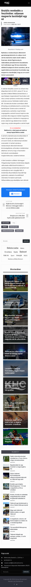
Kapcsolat (14, 565)
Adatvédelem (21, 565)
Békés (22, 248)
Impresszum (7, 565)
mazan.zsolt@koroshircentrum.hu (13, 563)
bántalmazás (13, 227)
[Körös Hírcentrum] (5, 3)
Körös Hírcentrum (9, 22)
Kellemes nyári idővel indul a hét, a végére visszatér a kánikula (13, 422)
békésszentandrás (8, 230)
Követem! (17, 194)
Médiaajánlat (4, 567)
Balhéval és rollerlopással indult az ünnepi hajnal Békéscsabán (15, 353)
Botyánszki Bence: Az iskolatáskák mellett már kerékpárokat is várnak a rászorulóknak (15, 284)
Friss (14, 223)
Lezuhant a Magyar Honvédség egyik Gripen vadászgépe (15, 371)
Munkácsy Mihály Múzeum (15, 259)
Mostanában (15, 269)
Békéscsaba (12, 248)
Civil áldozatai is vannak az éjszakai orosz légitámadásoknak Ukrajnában (15, 387)
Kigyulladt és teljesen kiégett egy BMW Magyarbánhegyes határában (13, 318)
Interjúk (19, 255)
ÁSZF (27, 565)
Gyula (16, 252)
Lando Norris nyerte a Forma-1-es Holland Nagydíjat (14, 439)
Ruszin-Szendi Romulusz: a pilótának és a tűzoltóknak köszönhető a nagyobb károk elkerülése (15, 336)
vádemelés (19, 230)
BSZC (25, 255)
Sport (12, 255)
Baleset (23, 252)
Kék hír (6, 255)
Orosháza (8, 252)
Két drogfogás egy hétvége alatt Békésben (14, 304)
